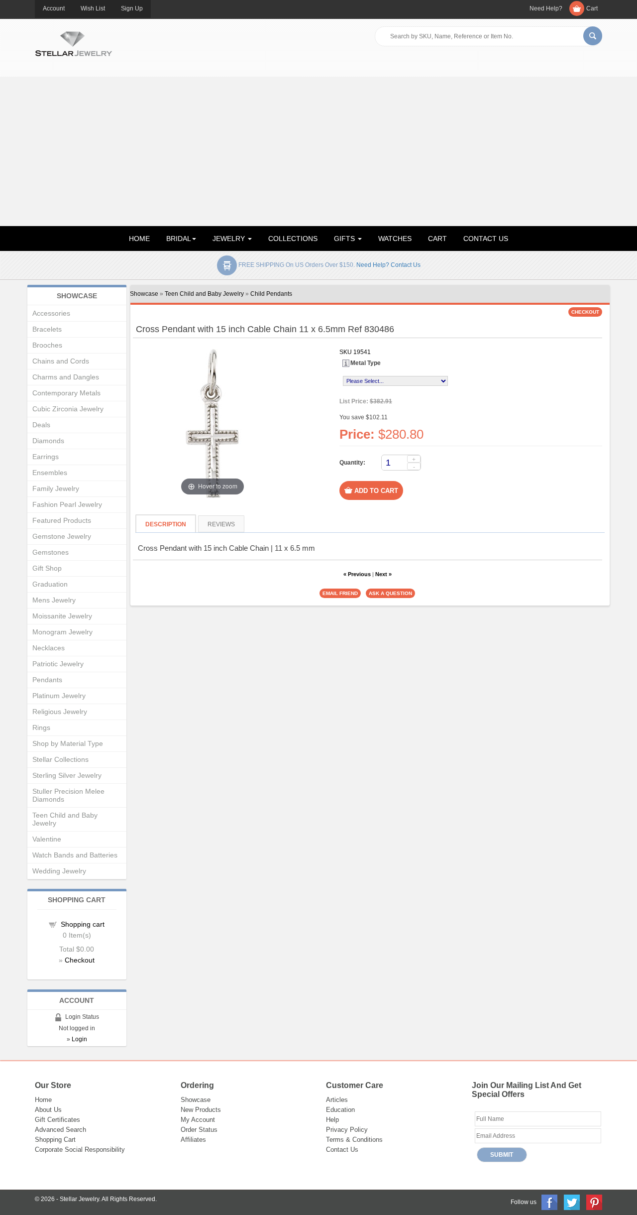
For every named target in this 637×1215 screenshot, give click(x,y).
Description (165, 524)
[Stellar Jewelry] (73, 42)
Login (79, 1039)
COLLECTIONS (293, 239)
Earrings (45, 457)
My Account (198, 1119)
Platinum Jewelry (59, 696)
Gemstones (50, 552)
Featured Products (61, 520)
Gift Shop (47, 568)
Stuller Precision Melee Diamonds (68, 795)
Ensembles (49, 473)
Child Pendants (271, 293)
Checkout (80, 960)
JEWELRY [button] (229, 239)
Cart (592, 8)
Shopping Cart (55, 1139)
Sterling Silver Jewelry (67, 775)
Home (43, 1099)
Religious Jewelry (59, 712)
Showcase (144, 293)
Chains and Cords (60, 361)
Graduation (50, 584)
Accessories (51, 313)
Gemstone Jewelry (61, 536)
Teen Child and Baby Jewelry (204, 293)
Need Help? (546, 8)
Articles (337, 1099)
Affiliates (193, 1139)
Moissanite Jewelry (62, 616)
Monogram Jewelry (62, 632)
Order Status (199, 1129)
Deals (41, 425)
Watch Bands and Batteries (74, 855)
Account (54, 8)
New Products (201, 1109)
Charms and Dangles (65, 377)
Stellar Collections (60, 759)
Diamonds (48, 441)
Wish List (93, 8)
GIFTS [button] (345, 239)
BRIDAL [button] (178, 239)
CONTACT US (485, 239)
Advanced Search (60, 1129)
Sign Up (132, 8)
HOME (139, 239)
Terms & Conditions (354, 1139)
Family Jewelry (55, 488)
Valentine (46, 839)
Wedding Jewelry (59, 871)
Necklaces (48, 648)
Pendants (47, 680)
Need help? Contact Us (388, 264)
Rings (41, 727)
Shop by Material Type (67, 743)
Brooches (47, 345)
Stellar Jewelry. (80, 1199)
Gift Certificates (57, 1119)
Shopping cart (83, 924)
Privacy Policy (347, 1129)
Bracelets (47, 329)
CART (437, 239)
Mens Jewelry (54, 600)
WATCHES (395, 239)
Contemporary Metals (66, 393)
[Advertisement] (318, 151)
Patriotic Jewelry (58, 664)
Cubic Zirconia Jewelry (68, 409)
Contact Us (342, 1149)
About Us (48, 1109)
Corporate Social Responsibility (80, 1149)
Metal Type (365, 363)
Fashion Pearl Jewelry (67, 504)
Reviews (221, 524)
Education (340, 1109)
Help (332, 1119)
